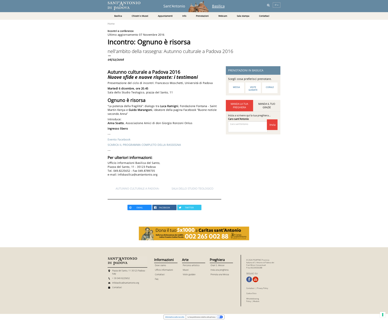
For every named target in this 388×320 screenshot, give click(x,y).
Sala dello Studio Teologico (192, 188)
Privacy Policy (262, 288)
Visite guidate (253, 88)
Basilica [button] (118, 15)
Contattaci (264, 15)
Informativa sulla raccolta (174, 317)
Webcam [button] (222, 15)
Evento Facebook (119, 139)
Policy (248, 301)
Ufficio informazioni (164, 269)
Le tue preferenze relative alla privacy (201, 317)
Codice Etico (251, 293)
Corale (270, 87)
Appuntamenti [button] (165, 15)
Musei (186, 269)
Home (111, 23)
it (276, 4)
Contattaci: (250, 288)
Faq (156, 278)
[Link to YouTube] (255, 279)
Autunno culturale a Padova (137, 188)
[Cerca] (268, 5)
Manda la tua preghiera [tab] (239, 105)
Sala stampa (243, 15)
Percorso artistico (191, 265)
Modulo (256, 301)
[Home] (126, 6)
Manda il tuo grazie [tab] (266, 105)
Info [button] (184, 15)
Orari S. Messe (217, 265)
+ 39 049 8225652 (121, 278)
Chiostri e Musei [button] (140, 15)
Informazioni (164, 259)
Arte (185, 259)
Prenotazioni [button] (202, 15)
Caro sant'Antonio (238, 119)
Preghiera (217, 259)
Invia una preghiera (219, 269)
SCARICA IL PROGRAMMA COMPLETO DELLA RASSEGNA (144, 145)
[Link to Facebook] (249, 279)
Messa (236, 87)
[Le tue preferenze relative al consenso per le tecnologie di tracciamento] (383, 315)
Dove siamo (160, 265)
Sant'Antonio (174, 6)
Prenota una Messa (220, 274)
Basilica (218, 6)
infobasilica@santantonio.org (125, 282)
